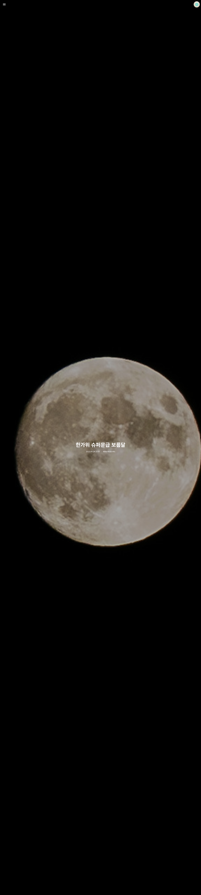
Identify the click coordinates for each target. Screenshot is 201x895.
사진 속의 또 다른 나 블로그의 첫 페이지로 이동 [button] (100, 4)
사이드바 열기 (4, 4)
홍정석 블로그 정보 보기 (196, 4)
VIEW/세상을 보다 (109, 452)
